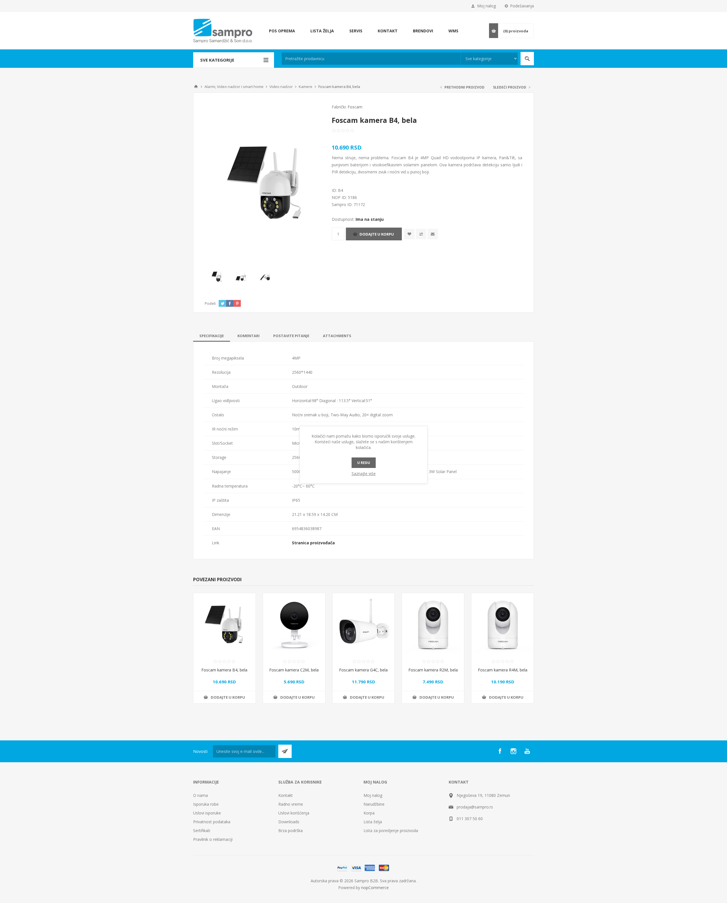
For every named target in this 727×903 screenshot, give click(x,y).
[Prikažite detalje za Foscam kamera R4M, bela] (502, 624)
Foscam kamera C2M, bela (294, 670)
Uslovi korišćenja (293, 813)
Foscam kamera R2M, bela (433, 670)
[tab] (211, 336)
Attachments (337, 335)
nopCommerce (375, 887)
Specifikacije (211, 335)
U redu (363, 462)
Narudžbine (374, 804)
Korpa (369, 813)
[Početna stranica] (196, 86)
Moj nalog (486, 6)
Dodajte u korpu (377, 234)
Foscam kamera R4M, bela (502, 670)
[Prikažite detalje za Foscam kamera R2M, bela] (433, 624)
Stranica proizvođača (313, 542)
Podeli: (210, 303)
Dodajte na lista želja (409, 234)
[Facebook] (499, 751)
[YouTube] (527, 751)
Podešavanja (522, 6)
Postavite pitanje (291, 335)
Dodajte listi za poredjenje (421, 234)
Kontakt (285, 795)
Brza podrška (290, 830)
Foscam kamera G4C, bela (363, 670)
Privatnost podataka (211, 821)
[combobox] (371, 58)
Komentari (248, 335)
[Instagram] (513, 751)
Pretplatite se (285, 751)
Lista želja (373, 821)
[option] (217, 276)
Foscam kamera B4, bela (224, 670)
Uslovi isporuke (207, 813)
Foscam (355, 107)
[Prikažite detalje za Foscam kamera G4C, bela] (364, 624)
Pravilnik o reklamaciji (213, 839)
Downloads (288, 821)
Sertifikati (201, 830)
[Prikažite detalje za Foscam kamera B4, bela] (224, 624)
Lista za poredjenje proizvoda (391, 830)
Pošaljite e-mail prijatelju (432, 234)
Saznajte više (364, 473)
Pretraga (527, 58)
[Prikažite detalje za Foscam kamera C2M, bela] (294, 624)
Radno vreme (290, 804)
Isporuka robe (206, 804)
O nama (200, 795)
